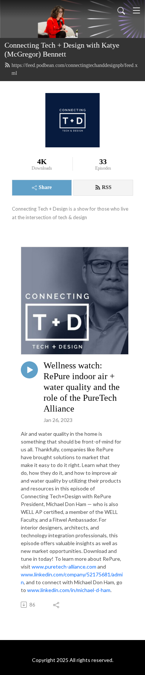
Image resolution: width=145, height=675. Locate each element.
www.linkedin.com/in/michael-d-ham (68, 590)
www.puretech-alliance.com (64, 566)
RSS (107, 187)
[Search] (121, 10)
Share (45, 187)
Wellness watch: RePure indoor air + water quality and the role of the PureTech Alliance (82, 387)
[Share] (56, 605)
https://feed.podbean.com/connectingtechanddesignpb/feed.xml (75, 69)
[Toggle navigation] (136, 10)
